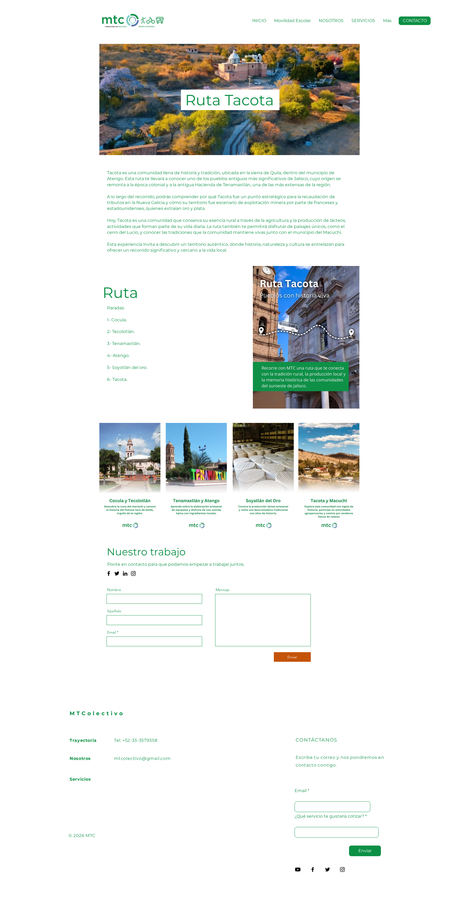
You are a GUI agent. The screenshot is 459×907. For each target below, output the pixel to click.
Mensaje (223, 590)
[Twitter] (117, 573)
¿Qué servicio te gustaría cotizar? (329, 816)
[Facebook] (108, 573)
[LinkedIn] (125, 573)
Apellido (114, 611)
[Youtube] (298, 869)
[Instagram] (133, 573)
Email (111, 632)
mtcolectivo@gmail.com (142, 758)
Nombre (114, 590)
